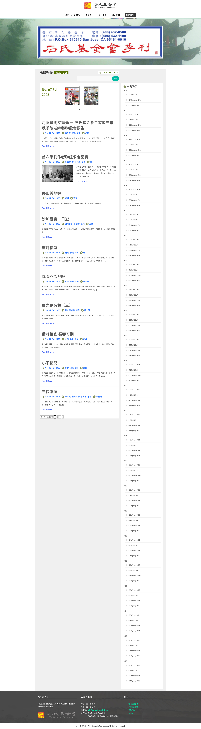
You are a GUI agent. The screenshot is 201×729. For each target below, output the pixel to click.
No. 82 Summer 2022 (133, 175)
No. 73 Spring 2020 (133, 230)
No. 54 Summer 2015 (133, 350)
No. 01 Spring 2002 (133, 681)
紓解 (72, 281)
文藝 (79, 161)
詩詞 (67, 198)
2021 (125, 185)
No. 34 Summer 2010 (133, 475)
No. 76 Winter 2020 (133, 214)
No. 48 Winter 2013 (133, 390)
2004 (125, 611)
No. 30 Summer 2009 (133, 500)
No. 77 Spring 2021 (133, 205)
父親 (72, 367)
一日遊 (68, 396)
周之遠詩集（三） (57, 305)
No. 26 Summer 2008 (133, 525)
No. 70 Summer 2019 (133, 250)
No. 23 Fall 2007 (132, 545)
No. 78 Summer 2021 (133, 200)
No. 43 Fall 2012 (132, 420)
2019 (125, 235)
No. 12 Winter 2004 (133, 615)
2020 (125, 210)
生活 (77, 339)
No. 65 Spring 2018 (133, 280)
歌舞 (74, 133)
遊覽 (83, 223)
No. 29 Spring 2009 (133, 505)
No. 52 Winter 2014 (133, 365)
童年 (77, 367)
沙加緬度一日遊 (55, 218)
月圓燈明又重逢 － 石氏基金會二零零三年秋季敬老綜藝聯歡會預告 (77, 125)
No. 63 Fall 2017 (132, 295)
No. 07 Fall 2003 (52, 133)
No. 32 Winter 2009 (133, 490)
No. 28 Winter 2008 (133, 515)
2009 (125, 486)
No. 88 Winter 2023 (133, 139)
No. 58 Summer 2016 (133, 325)
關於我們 (116, 15)
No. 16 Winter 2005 (133, 590)
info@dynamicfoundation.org (98, 710)
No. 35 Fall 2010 (132, 470)
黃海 (75, 198)
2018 (125, 260)
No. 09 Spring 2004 (133, 631)
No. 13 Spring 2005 (133, 606)
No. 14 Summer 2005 (133, 600)
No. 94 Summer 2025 (133, 100)
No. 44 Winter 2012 (133, 415)
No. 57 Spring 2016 (133, 330)
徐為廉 (86, 281)
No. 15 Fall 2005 (132, 595)
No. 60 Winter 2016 (133, 315)
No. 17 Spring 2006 (133, 581)
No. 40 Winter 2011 (133, 440)
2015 (125, 335)
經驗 (77, 281)
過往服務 (102, 15)
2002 (125, 661)
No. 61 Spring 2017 (133, 305)
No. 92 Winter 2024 (133, 114)
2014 (125, 361)
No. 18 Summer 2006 (133, 575)
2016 (125, 310)
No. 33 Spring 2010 (133, 480)
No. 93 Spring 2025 (133, 105)
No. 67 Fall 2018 (132, 270)
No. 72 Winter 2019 (133, 239)
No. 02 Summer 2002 (133, 675)
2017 (125, 285)
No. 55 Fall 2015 (132, 345)
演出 (79, 133)
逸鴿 (85, 367)
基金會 (68, 133)
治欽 (87, 133)
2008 (125, 511)
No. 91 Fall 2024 (132, 120)
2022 (125, 160)
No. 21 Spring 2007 (133, 556)
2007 (125, 536)
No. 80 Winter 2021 (133, 189)
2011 (125, 436)
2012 (125, 411)
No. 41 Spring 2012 (133, 430)
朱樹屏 (99, 396)
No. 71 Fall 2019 (132, 245)
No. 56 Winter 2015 (133, 340)
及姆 (91, 223)
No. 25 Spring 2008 (133, 530)
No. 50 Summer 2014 (133, 375)
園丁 (92, 161)
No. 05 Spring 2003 (133, 656)
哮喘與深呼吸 (53, 276)
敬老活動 (89, 15)
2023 (125, 135)
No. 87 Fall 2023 (132, 145)
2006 (125, 561)
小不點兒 (49, 362)
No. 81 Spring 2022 (133, 180)
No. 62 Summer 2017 (133, 300)
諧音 (89, 396)
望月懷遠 (49, 247)
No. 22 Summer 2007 (133, 550)
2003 (125, 636)
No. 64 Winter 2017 (133, 290)
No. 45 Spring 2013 (133, 405)
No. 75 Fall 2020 (132, 220)
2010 (125, 461)
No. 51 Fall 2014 (132, 370)
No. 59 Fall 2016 (132, 320)
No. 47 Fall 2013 (132, 395)
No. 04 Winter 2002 (133, 665)
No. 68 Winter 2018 (133, 264)
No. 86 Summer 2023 (133, 150)
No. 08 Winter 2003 (133, 640)
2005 (125, 586)
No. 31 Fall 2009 (132, 495)
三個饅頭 (49, 391)
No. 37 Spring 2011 (133, 455)
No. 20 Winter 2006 (133, 565)
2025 (125, 90)
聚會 (84, 161)
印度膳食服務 (133, 707)
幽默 (67, 252)
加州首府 (69, 223)
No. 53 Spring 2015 (133, 355)
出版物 (77, 15)
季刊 (74, 161)
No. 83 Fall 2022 (132, 170)
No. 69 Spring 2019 (133, 255)
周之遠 (87, 310)
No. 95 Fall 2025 (132, 95)
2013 (125, 386)
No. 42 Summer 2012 (133, 425)
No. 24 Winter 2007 (133, 540)
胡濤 (85, 339)
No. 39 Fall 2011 (132, 445)
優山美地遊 (51, 193)
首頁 (67, 15)
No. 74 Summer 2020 (133, 225)
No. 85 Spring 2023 (133, 155)
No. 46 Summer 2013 (133, 400)
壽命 (72, 339)
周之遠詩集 (70, 310)
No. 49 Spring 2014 (133, 380)
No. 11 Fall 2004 (132, 620)
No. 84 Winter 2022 (133, 164)
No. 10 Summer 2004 (133, 625)
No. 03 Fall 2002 (132, 670)
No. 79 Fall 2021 (132, 195)
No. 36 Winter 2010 (133, 465)
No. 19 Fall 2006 (132, 570)
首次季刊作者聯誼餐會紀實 (65, 156)
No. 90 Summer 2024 (133, 125)
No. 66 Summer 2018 (133, 275)
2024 (125, 110)
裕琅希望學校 (133, 704)
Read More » (48, 146)
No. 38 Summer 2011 (133, 450)
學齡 (67, 367)
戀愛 (72, 252)
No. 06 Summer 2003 (133, 650)
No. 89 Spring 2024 (133, 130)
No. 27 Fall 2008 (132, 520)
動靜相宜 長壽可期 (58, 334)
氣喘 (67, 281)
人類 (67, 339)
